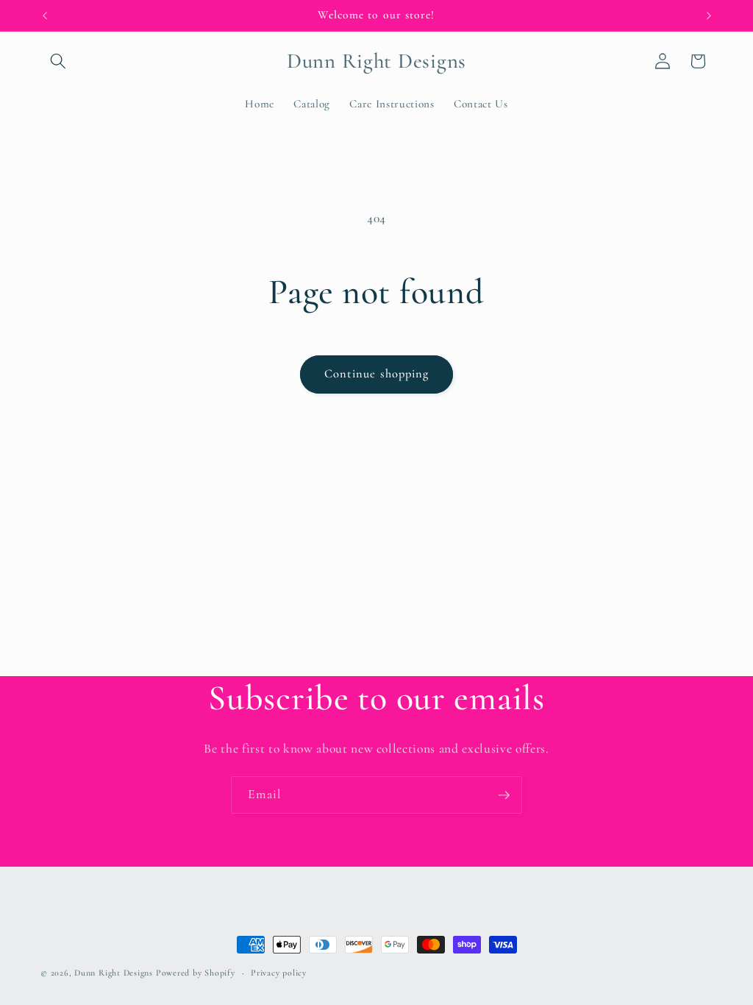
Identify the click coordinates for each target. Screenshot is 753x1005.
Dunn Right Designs (113, 972)
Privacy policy (279, 972)
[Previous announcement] (45, 15)
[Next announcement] (709, 15)
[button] (58, 61)
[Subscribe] (503, 795)
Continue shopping (376, 373)
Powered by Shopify (195, 972)
